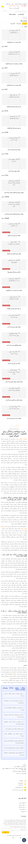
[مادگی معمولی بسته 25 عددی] (14, 163)
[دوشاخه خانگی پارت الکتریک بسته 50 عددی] (14, 392)
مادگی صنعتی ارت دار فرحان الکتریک (14, 85)
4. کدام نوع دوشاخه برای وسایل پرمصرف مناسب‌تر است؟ (14, 715)
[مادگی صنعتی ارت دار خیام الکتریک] (14, 34)
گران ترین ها (13, 23)
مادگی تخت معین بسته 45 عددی (14, 363)
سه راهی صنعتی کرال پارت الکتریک (14, 308)
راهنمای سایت (22, 809)
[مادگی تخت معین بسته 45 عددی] (14, 356)
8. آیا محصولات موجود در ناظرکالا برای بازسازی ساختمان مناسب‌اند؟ (14, 741)
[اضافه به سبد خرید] (3, 31)
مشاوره (17, 5)
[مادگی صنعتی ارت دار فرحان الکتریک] (14, 77)
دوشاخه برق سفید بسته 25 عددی (14, 149)
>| (10, 426)
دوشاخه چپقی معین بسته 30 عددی (14, 326)
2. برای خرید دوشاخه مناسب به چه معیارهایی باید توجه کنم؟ (14, 701)
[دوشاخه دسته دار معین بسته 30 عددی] (14, 411)
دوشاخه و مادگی (12, 14)
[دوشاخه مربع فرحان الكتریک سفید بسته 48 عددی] (14, 206)
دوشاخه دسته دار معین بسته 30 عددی (14, 418)
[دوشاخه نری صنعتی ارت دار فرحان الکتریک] (14, 56)
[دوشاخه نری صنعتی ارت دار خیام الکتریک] (14, 283)
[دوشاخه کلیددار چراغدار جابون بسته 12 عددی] (14, 374)
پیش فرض (24, 23)
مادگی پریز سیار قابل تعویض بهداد (14, 272)
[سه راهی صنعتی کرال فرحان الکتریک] (14, 99)
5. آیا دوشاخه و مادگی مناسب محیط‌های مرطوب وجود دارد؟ (14, 722)
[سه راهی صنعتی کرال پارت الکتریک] (14, 301)
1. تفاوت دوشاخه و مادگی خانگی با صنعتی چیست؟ (14, 694)
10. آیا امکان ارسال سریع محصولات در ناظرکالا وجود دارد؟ (14, 753)
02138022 (21, 780)
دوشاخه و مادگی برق (22, 439)
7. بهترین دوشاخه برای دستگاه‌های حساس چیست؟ (14, 734)
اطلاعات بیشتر (22, 802)
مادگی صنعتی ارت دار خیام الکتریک (14, 42)
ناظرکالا (14, 674)
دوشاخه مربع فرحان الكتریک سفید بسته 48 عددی (14, 214)
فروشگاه (23, 811)
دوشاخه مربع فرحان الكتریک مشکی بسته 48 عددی (14, 192)
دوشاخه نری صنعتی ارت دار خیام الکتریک (14, 290)
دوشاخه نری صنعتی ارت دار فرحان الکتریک (14, 63)
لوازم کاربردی (21, 14)
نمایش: (25, 26)
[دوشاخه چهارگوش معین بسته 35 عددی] (14, 337)
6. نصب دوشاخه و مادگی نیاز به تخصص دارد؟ (14, 728)
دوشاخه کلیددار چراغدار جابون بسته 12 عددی (14, 381)
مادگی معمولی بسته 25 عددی (14, 171)
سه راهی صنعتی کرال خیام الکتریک (14, 128)
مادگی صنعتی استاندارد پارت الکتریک (14, 253)
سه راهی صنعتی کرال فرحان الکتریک (14, 106)
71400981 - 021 (17, 766)
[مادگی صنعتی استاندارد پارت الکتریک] (14, 246)
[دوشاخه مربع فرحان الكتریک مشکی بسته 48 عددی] (14, 185)
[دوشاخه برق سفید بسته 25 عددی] (14, 142)
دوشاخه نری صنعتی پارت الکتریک (14, 235)
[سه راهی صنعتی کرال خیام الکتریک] (14, 120)
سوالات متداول (22, 805)
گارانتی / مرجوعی (12, 5)
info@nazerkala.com (19, 787)
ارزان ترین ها (19, 23)
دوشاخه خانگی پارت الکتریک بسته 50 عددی (14, 400)
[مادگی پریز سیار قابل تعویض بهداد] (14, 264)
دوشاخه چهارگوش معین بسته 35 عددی (14, 345)
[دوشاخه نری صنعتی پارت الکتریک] (14, 228)
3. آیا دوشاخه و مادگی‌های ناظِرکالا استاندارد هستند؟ (14, 708)
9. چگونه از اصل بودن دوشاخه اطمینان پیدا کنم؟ (14, 747)
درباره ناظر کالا (22, 807)
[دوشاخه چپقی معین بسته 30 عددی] (14, 319)
